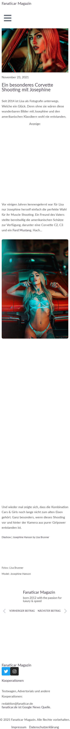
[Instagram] (14, 671)
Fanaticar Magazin (16, 3)
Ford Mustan (21, 230)
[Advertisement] (35, 160)
